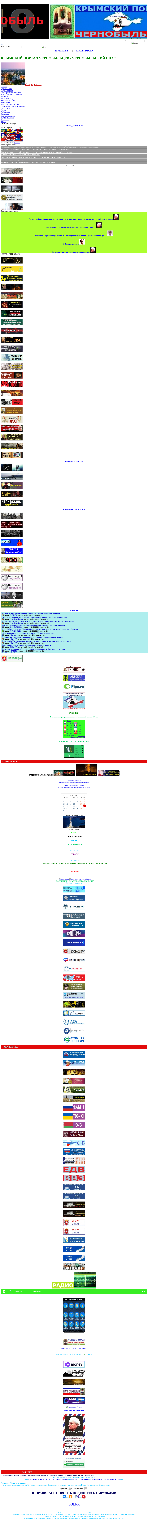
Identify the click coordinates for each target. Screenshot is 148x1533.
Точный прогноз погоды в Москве (74, 785)
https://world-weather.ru (74, 780)
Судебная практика (8, 116)
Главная (4, 87)
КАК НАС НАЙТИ (8, 100)
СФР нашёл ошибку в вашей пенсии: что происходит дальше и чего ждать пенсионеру (33, 157)
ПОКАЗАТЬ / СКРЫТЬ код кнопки (74, 1348)
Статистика (5, 114)
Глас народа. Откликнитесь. (11, 93)
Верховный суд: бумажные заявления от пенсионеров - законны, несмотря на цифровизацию (35, 149)
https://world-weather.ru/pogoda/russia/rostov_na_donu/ (74, 787)
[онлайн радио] (36, 1292)
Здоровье (4, 96)
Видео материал (7, 91)
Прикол (4, 110)
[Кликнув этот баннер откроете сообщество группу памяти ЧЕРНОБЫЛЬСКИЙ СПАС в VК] (74, 1385)
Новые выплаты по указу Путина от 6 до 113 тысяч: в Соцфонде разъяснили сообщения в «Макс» (37, 152)
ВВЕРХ (74, 1504)
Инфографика (6, 98)
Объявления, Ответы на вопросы (13, 106)
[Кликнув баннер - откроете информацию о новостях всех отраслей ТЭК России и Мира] (74, 1016)
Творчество (5, 120)
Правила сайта (6, 89)
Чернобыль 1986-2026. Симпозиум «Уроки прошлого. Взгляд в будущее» (28, 162)
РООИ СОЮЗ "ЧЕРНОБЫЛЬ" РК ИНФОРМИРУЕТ (20, 155)
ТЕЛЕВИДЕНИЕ (7, 118)
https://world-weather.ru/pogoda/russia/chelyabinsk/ (74, 782)
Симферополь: (33, 84)
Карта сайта (5, 102)
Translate (17, 143)
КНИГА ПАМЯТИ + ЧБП (10, 104)
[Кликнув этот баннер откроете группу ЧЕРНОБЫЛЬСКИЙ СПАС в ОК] (74, 1394)
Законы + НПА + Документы (11, 94)
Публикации (5, 112)
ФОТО (3, 122)
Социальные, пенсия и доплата (12, 160)
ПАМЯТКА (5, 108)
